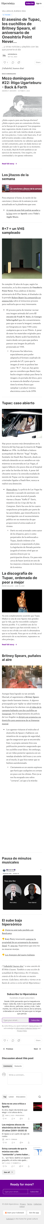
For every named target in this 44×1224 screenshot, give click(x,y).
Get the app (34, 1212)
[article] (22, 1111)
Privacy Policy (22, 1031)
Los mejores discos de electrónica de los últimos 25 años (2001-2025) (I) (15, 1127)
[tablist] (12, 1066)
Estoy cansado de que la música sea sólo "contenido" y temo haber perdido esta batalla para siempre (15, 1151)
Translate (7, 15)
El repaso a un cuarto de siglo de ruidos (15, 1135)
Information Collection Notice (26, 1028)
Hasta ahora (11, 489)
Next (36, 1049)
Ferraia (14, 1139)
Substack (10, 1219)
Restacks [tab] (18, 1066)
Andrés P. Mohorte (9, 91)
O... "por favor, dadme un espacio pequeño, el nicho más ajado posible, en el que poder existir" (16, 1158)
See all (7, 1172)
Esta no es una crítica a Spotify (14, 1105)
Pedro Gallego (7, 586)
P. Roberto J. (16, 1163)
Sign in (39, 3)
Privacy (23, 1204)
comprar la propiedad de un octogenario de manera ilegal (20, 942)
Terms (29, 1204)
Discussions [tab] (20, 1097)
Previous (9, 1049)
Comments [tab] (7, 1066)
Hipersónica (12, 54)
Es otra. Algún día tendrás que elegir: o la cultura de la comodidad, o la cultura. (14, 1111)
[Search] (39, 1096)
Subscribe (30, 3)
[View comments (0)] (13, 62)
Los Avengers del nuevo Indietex (20, 955)
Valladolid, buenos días (14, 11)
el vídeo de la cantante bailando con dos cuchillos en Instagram (21, 710)
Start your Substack (15, 1212)
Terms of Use (33, 1026)
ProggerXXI (20, 1115)
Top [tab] (4, 1097)
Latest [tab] (11, 1097)
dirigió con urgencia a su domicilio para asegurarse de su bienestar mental (21, 720)
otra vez (14, 945)
